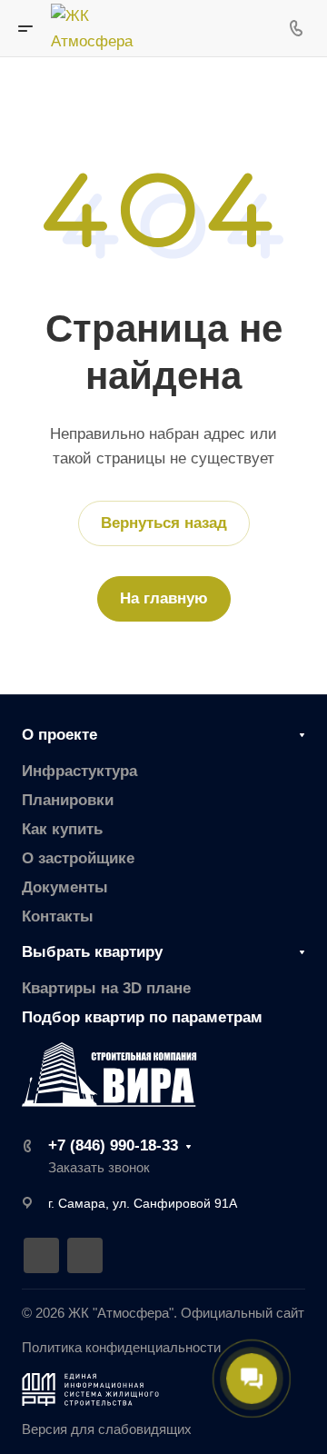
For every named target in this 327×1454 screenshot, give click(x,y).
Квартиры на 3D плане (106, 988)
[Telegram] (85, 1255)
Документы (65, 887)
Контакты (58, 916)
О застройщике (78, 858)
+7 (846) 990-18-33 (113, 1145)
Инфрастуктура (79, 771)
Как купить (62, 829)
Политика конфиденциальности (121, 1347)
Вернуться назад (164, 523)
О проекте (59, 734)
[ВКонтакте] (41, 1255)
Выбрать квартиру (92, 952)
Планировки (68, 800)
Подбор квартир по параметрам (142, 1017)
